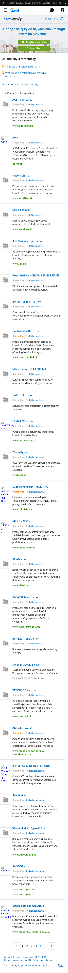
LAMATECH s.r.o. (22, 421)
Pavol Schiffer (21, 175)
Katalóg (6, 957)
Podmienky (28, 957)
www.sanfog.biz (22, 894)
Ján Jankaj (19, 795)
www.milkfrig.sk (22, 509)
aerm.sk (17, 163)
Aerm (15, 137)
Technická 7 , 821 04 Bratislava (28, 678)
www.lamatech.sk (23, 440)
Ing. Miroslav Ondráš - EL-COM (31, 766)
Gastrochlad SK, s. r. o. (26, 331)
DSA (44, 957)
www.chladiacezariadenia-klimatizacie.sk (28, 752)
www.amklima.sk (22, 229)
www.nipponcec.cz (23, 547)
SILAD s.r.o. (19, 559)
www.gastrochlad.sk (24, 357)
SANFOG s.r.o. (21, 866)
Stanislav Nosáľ (22, 728)
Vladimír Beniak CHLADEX (28, 905)
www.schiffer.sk (22, 198)
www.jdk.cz (19, 263)
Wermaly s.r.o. (21, 452)
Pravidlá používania (13, 960)
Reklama (17, 957)
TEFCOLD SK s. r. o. (24, 690)
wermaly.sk (19, 475)
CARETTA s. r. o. (22, 395)
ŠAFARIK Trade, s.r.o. (25, 597)
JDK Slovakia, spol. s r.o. (27, 241)
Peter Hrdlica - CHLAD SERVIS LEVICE (35, 275)
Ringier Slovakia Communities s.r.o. (34, 965)
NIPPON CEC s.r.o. (23, 521)
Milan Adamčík (21, 210)
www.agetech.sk (22, 125)
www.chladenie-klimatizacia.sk (31, 932)
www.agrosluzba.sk (24, 854)
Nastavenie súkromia (42, 960)
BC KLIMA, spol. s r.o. (25, 638)
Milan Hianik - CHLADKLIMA (29, 369)
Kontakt (27, 960)
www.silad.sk (20, 585)
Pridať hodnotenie (35, 104)
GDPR (37, 957)
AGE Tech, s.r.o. (22, 99)
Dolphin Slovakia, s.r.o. (26, 664)
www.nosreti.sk (22, 716)
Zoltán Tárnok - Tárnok (26, 301)
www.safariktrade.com (26, 627)
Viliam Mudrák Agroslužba (28, 828)
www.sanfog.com (23, 889)
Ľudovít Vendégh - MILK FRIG (30, 486)
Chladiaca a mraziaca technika (21, 66)
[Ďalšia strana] (51, 945)
